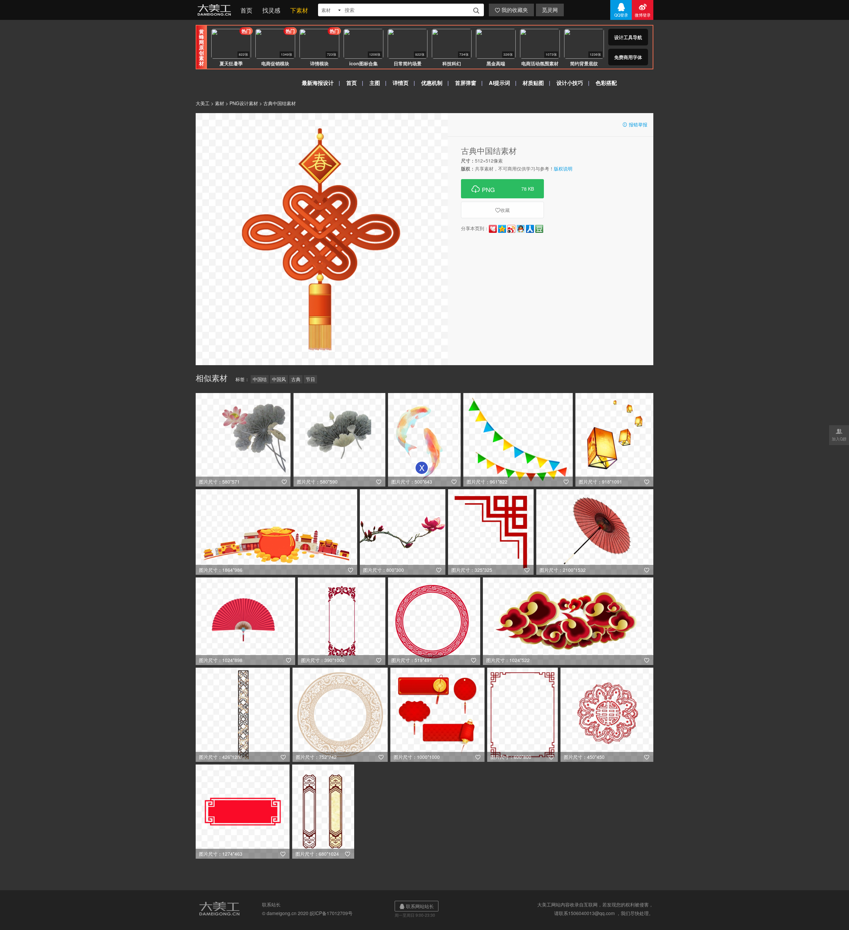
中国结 (260, 379)
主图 (374, 83)
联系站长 (271, 904)
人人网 (530, 229)
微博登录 (643, 10)
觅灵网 (550, 10)
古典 (295, 379)
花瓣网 (493, 229)
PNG (502, 189)
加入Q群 (839, 434)
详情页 (401, 83)
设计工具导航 (628, 37)
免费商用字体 (628, 57)
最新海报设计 (318, 83)
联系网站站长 (416, 906)
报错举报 (634, 124)
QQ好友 (521, 229)
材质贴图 (533, 83)
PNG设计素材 (243, 103)
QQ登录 (621, 10)
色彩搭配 (606, 83)
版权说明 (563, 168)
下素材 (299, 10)
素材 (219, 103)
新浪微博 (511, 229)
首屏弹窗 (465, 83)
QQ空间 (502, 229)
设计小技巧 (569, 83)
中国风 (279, 379)
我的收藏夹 (511, 10)
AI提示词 (499, 83)
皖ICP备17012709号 (331, 913)
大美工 (215, 10)
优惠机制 (431, 83)
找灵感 (271, 10)
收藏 (502, 210)
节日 (310, 379)
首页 (246, 10)
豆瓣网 (539, 229)
